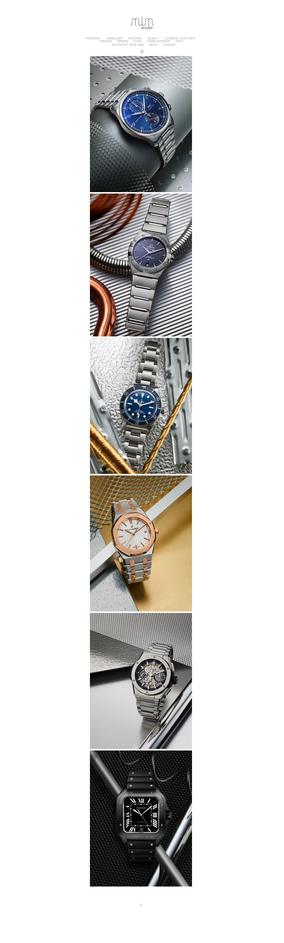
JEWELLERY (114, 38)
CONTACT (169, 45)
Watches (135, 38)
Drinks (122, 41)
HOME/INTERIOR (158, 41)
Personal (93, 38)
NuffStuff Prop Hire (128, 45)
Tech (179, 41)
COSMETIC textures (179, 38)
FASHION (105, 41)
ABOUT (153, 45)
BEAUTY (153, 38)
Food (137, 41)
